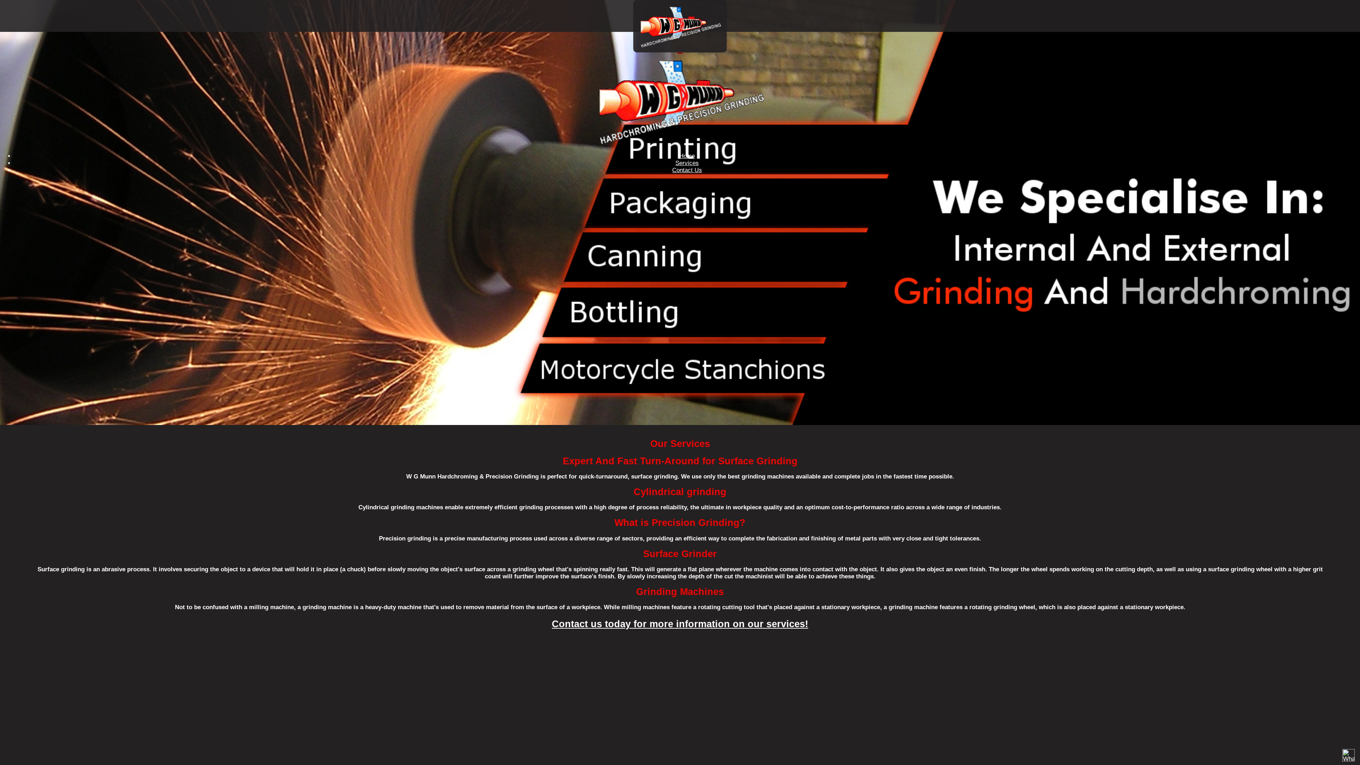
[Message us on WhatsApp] (1348, 755)
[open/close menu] (680, 53)
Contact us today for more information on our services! (680, 624)
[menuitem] (687, 156)
